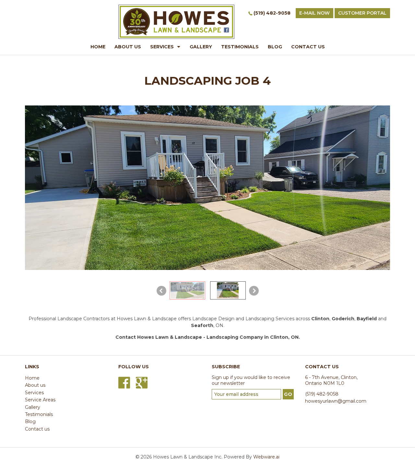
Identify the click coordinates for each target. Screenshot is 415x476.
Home (32, 378)
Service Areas (40, 400)
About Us (127, 47)
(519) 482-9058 (272, 13)
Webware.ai (266, 457)
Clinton (320, 319)
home (97, 47)
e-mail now (314, 13)
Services (162, 47)
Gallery (201, 47)
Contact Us (308, 47)
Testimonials (240, 47)
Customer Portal (362, 13)
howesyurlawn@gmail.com (335, 401)
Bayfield (367, 319)
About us (35, 385)
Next (254, 291)
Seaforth (202, 325)
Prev (161, 291)
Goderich (343, 319)
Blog (275, 47)
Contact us (37, 429)
